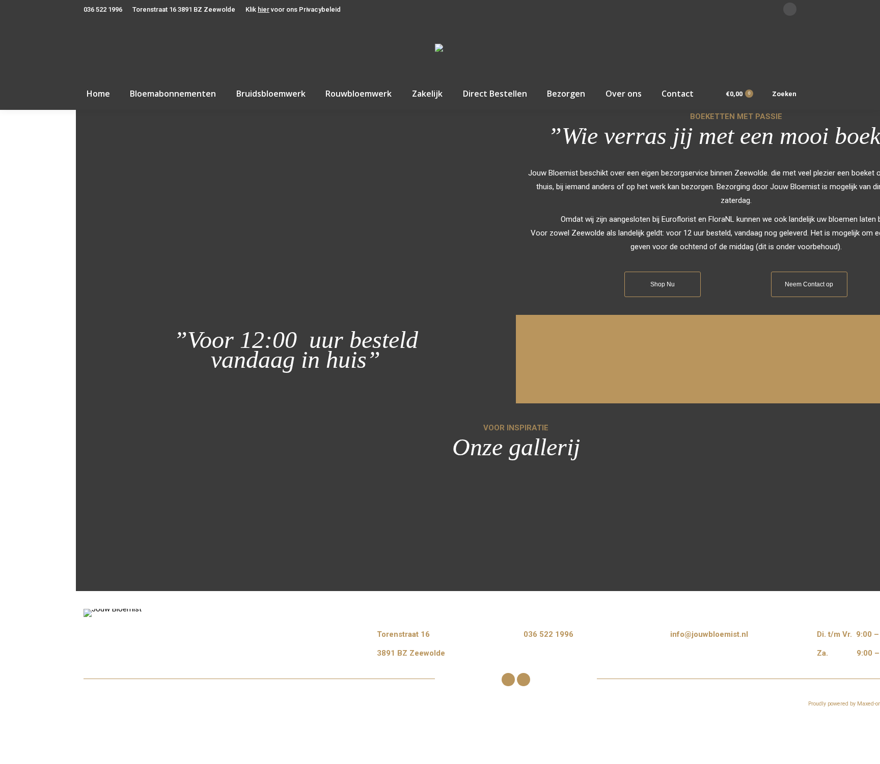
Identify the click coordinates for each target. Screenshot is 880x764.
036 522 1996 (103, 9)
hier (263, 9)
